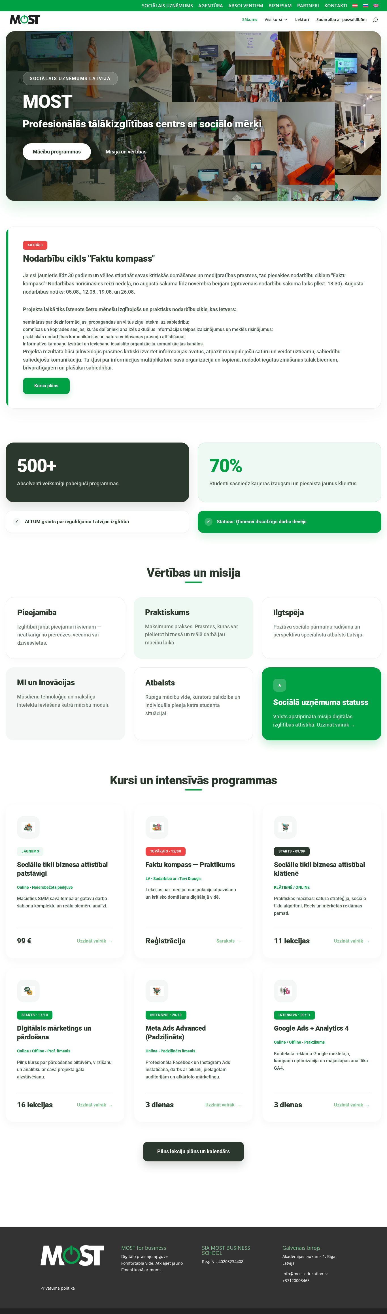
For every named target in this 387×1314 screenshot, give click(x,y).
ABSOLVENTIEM (245, 6)
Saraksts (228, 941)
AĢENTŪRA (210, 6)
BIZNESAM (280, 6)
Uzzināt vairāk (95, 941)
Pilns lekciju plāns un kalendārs (193, 1151)
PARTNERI (308, 6)
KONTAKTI (335, 6)
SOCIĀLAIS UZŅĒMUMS (167, 6)
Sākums (249, 20)
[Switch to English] (376, 7)
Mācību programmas (57, 152)
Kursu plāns (46, 385)
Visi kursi (273, 20)
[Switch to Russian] (365, 7)
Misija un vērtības (126, 152)
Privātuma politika (58, 1288)
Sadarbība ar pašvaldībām (341, 20)
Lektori (302, 20)
